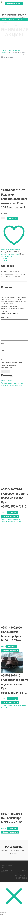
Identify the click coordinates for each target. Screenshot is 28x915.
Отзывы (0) (5, 260)
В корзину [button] (12, 513)
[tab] (14, 258)
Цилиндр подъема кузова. (10, 254)
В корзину (12, 218)
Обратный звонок (14, 3)
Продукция (11, 19)
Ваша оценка (6, 314)
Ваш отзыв (6, 317)
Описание (4, 258)
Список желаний (6, 22)
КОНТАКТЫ (19, 19)
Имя (3, 343)
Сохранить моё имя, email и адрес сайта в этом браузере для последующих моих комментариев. (14, 364)
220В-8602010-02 (6, 256)
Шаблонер (4, 870)
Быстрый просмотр (10, 516)
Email (3, 350)
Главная (4, 19)
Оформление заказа (7, 25)
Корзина (15, 22)
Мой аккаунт (18, 25)
